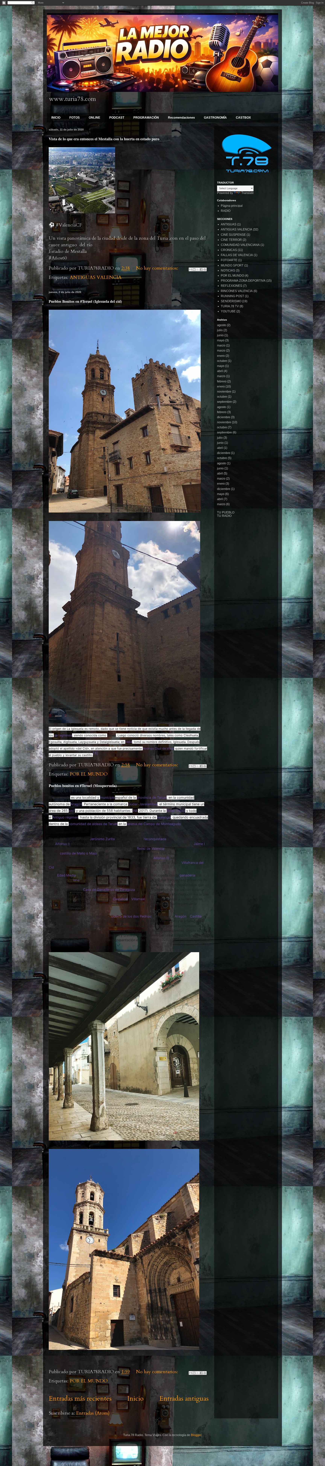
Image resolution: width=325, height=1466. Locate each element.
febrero (221, 381)
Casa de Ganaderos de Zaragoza (109, 890)
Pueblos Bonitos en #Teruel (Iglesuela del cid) (85, 301)
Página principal (232, 205)
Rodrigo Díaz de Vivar (158, 748)
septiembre (224, 401)
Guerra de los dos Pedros (131, 916)
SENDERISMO (231, 301)
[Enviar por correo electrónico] (190, 269)
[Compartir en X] (198, 269)
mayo (220, 340)
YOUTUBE (228, 311)
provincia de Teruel (152, 797)
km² (72, 811)
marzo (221, 345)
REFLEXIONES (231, 285)
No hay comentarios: (157, 268)
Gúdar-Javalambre (142, 804)
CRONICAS (229, 250)
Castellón (120, 899)
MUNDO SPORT (232, 265)
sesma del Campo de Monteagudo (154, 824)
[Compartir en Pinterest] (205, 269)
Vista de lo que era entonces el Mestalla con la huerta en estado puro (104, 139)
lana (76, 880)
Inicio (135, 1398)
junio (220, 335)
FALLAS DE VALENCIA (237, 255)
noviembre (224, 391)
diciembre (223, 417)
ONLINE (94, 117)
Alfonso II (62, 844)
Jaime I (199, 844)
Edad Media (176, 811)
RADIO (225, 210)
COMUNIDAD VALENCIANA (240, 244)
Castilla (195, 916)
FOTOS (74, 117)
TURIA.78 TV (230, 306)
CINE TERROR (231, 239)
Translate (247, 193)
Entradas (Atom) (92, 1413)
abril (220, 371)
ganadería (187, 875)
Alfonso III (161, 858)
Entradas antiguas (184, 1398)
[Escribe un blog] (194, 269)
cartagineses (63, 735)
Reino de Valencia (150, 848)
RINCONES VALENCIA (237, 291)
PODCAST (116, 117)
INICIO (55, 117)
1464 (128, 742)
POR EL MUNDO (89, 774)
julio (220, 330)
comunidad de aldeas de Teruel (93, 824)
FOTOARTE (229, 260)
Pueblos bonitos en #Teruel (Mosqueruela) (83, 785)
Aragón (76, 804)
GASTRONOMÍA (215, 117)
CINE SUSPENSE (233, 234)
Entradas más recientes (80, 1398)
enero (221, 355)
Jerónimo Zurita (102, 839)
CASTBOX (243, 117)
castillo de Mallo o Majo (78, 853)
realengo (164, 817)
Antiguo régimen (65, 817)
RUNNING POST (232, 296)
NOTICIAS (228, 270)
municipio (107, 797)
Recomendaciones (181, 117)
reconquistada (155, 839)
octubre (222, 360)
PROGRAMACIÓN (146, 117)
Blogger (196, 1435)
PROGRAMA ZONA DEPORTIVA (243, 280)
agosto (221, 325)
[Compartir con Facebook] (201, 269)
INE (135, 811)
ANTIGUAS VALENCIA (95, 277)
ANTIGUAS (228, 224)
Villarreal (138, 899)
